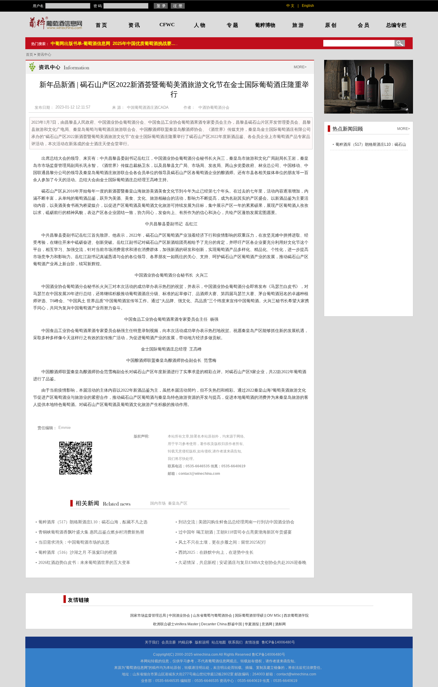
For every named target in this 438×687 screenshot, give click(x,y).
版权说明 (202, 642)
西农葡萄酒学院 (296, 615)
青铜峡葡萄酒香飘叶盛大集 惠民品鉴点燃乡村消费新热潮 (91, 532)
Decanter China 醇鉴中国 (221, 624)
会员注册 (168, 642)
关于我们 (152, 642)
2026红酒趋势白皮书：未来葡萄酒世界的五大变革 (84, 562)
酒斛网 (280, 624)
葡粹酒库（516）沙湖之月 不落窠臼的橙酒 (77, 552)
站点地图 (219, 642)
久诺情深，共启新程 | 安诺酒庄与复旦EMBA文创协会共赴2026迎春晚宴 (242, 563)
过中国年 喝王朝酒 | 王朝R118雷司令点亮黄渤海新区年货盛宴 (235, 532)
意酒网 (267, 624)
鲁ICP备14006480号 (278, 642)
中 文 (290, 6)
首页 (30, 54)
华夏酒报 (252, 624)
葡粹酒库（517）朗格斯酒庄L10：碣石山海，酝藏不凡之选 (92, 522)
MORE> (300, 67)
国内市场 (158, 503)
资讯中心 (44, 54)
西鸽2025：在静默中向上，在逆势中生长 (216, 552)
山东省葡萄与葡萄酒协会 (212, 615)
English (308, 6)
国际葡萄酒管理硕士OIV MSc (258, 615)
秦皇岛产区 (177, 503)
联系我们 (235, 642)
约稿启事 (185, 642)
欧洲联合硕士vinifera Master (175, 624)
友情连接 (252, 642)
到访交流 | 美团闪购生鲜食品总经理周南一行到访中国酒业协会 (236, 522)
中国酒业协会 (179, 615)
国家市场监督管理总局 (148, 615)
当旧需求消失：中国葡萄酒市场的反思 (73, 542)
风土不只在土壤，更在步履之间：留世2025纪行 (222, 542)
